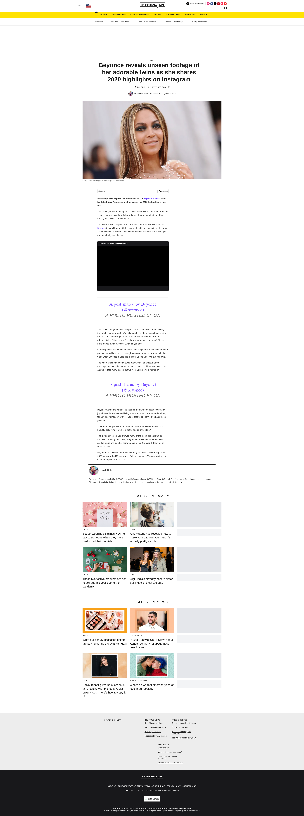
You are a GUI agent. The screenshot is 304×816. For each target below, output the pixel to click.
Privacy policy (173, 786)
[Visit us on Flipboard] (225, 3)
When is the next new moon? (170, 752)
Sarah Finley (142, 94)
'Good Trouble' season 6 (147, 22)
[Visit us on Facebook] (211, 3)
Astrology (190, 15)
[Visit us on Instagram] (208, 3)
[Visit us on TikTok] (222, 3)
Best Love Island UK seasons (170, 763)
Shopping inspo (173, 15)
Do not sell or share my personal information (157, 790)
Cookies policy (189, 786)
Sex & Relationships (139, 15)
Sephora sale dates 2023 (155, 727)
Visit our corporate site (183, 808)
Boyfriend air (163, 748)
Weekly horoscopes (199, 22)
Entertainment (119, 15)
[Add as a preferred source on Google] (152, 799)
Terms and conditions (155, 786)
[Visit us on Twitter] (215, 3)
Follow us (164, 191)
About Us (112, 786)
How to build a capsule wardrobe (167, 757)
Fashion (157, 15)
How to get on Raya (153, 732)
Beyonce (101, 228)
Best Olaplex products (154, 723)
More (203, 15)
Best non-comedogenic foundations (181, 733)
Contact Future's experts (130, 786)
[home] (96, 15)
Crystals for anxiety (180, 727)
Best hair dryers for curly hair (184, 738)
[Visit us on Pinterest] (218, 3)
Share (103, 191)
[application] (133, 266)
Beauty (103, 15)
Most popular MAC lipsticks (156, 736)
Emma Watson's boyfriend (119, 22)
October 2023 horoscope (174, 22)
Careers (129, 790)
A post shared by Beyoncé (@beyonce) (133, 307)
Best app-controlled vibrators (184, 723)
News (151, 61)
